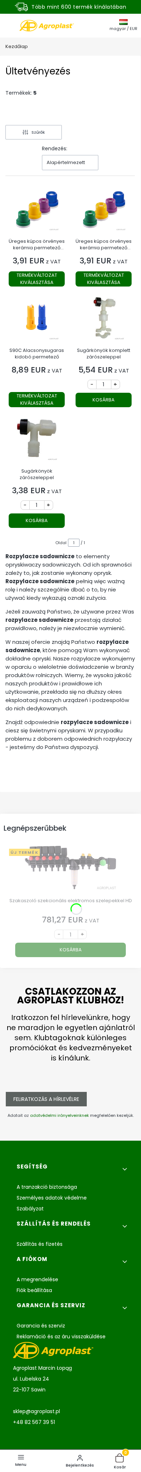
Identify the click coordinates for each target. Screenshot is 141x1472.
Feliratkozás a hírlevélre (46, 1099)
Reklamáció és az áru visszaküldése (61, 1336)
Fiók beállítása (34, 1290)
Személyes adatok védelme (52, 1197)
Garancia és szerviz (41, 1325)
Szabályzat (30, 1208)
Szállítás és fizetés (40, 1244)
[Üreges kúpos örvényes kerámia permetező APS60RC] (36, 211)
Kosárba (104, 399)
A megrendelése (37, 1279)
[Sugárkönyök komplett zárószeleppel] (103, 320)
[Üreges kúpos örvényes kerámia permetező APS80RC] (103, 211)
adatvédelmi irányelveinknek (59, 1115)
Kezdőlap (16, 46)
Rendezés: (54, 148)
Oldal (61, 543)
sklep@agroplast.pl (36, 1411)
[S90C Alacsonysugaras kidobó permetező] (36, 320)
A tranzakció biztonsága (47, 1187)
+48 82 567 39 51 (34, 1422)
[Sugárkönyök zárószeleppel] (36, 441)
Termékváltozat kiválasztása (37, 279)
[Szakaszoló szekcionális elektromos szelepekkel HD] (70, 870)
